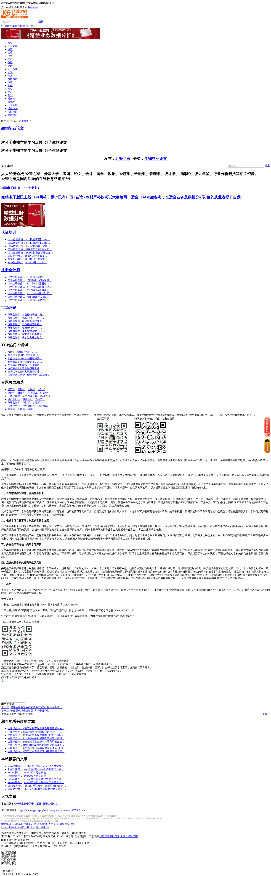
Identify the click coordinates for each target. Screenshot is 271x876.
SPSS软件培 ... (15, 785)
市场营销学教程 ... (32, 324)
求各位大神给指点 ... (33, 337)
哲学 (30, 409)
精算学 (11, 409)
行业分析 (13, 105)
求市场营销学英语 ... (33, 334)
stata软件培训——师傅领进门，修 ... (44, 769)
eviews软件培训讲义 (35, 772)
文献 (10, 92)
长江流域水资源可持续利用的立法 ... (44, 741)
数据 (10, 62)
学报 (73, 824)
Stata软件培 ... (15, 766)
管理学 (13, 26)
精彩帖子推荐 (17, 714)
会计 (10, 65)
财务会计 (28, 399)
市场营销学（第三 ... (33, 317)
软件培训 (13, 111)
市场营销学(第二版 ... (33, 314)
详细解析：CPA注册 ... (39, 280)
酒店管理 (40, 399)
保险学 (36, 402)
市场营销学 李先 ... (32, 327)
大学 (10, 72)
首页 (10, 42)
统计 (10, 59)
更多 (264, 714)
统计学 (29, 26)
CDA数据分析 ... (17, 239)
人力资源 (53, 824)
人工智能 (13, 69)
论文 (10, 75)
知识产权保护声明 (109, 836)
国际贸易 (33, 392)
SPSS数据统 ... (15, 256)
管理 (10, 52)
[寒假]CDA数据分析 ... (39, 249)
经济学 (5, 26)
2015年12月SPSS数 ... (36, 259)
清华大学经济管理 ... (30, 371)
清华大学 (13, 371)
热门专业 (13, 368)
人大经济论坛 (21, 827)
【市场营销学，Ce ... (33, 331)
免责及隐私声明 (129, 836)
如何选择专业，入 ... (30, 361)
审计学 (26, 402)
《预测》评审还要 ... (25, 352)
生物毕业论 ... (15, 728)
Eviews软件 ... (15, 772)
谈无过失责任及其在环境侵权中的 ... (44, 728)
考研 (10, 352)
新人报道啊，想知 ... (38, 246)
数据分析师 (7, 827)
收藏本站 (33, 7)
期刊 (10, 95)
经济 (10, 49)
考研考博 (13, 79)
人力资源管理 (30, 396)
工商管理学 (14, 396)
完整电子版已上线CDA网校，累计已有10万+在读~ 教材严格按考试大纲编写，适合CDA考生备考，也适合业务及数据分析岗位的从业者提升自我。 (122, 197)
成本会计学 (14, 399)
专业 (10, 85)
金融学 (21, 26)
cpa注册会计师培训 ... (38, 300)
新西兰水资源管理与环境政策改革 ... (44, 751)
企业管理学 (29, 406)
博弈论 (11, 98)
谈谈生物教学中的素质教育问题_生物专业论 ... (36, 707)
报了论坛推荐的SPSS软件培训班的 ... (45, 789)
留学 (10, 82)
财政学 (21, 392)
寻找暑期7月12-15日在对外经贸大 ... (44, 766)
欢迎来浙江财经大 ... (33, 321)
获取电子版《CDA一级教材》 (21, 188)
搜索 (40, 21)
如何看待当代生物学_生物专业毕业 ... (45, 735)
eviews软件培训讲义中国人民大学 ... (44, 779)
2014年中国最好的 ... (30, 358)
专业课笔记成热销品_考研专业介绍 (30, 710)
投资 (10, 88)
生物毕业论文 (155, 159)
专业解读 (13, 361)
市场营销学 (14, 314)
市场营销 (8, 307)
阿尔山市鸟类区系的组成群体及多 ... (44, 745)
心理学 (21, 409)
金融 (10, 56)
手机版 (45, 827)
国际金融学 (14, 406)
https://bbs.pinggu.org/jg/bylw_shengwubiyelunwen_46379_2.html (52, 810)
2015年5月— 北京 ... (36, 262)
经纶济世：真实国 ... (38, 375)
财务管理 (45, 392)
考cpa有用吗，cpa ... (38, 296)
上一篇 (5, 707)
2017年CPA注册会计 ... (39, 283)
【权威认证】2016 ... (38, 239)
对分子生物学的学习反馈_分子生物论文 (36, 803)
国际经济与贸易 (16, 375)
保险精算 (43, 406)
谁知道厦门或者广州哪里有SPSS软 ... (45, 785)
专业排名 (13, 355)
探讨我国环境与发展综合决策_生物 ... (45, 748)
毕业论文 (13, 108)
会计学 (11, 392)
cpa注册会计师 (35, 277)
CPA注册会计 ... (16, 277)
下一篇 (5, 710)
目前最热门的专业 (29, 368)
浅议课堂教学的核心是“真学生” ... (43, 731)
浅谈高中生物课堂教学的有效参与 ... (44, 738)
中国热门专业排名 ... (30, 365)
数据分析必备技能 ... (36, 256)
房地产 (11, 102)
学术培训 (13, 115)
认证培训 (8, 232)
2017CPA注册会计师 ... (39, 293)
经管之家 (13, 46)
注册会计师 (10, 270)
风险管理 (45, 396)
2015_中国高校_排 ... (30, 355)
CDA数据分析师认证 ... (40, 252)
